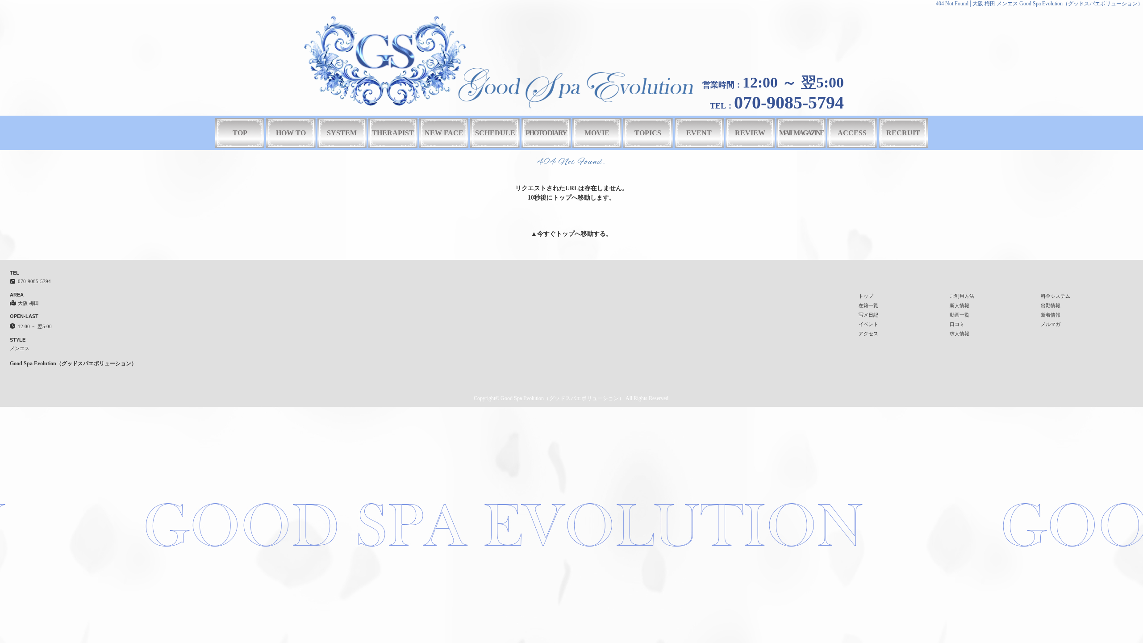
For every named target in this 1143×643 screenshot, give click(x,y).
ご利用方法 (962, 296)
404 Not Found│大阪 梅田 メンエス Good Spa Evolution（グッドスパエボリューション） (1039, 3)
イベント (868, 324)
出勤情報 (1050, 305)
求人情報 (959, 333)
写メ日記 (868, 314)
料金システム (1055, 296)
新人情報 (959, 305)
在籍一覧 (868, 305)
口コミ (957, 324)
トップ (565, 233)
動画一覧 (959, 314)
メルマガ (1050, 324)
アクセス (868, 333)
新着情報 (1050, 314)
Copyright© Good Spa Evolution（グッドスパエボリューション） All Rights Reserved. (572, 398)
